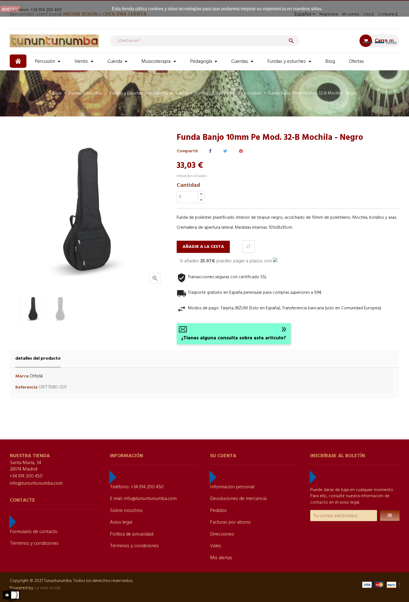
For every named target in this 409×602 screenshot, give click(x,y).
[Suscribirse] (390, 515)
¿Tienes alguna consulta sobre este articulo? (233, 338)
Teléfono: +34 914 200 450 (137, 487)
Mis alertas (221, 558)
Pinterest (241, 151)
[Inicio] (19, 61)
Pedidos (218, 511)
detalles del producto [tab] (38, 358)
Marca (22, 376)
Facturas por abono (230, 522)
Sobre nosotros (126, 511)
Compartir (210, 151)
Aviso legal (121, 522)
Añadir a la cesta (203, 246)
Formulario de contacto (34, 532)
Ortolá (36, 376)
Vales (215, 546)
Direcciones (222, 534)
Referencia (26, 387)
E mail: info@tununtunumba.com (143, 499)
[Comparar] (248, 246)
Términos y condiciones (34, 543)
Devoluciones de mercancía (238, 499)
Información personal (232, 487)
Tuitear (225, 151)
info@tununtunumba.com (36, 483)
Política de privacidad (131, 534)
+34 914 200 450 (26, 476)
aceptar (10, 9)
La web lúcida (47, 588)
